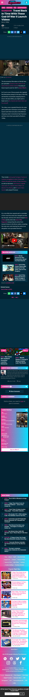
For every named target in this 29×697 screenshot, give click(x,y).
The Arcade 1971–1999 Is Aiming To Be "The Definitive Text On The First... (15, 514)
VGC (10, 680)
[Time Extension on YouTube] (11, 659)
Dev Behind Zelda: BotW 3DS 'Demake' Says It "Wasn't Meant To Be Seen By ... (16, 533)
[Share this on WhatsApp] (9, 32)
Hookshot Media (13, 668)
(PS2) (6, 289)
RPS (14, 683)
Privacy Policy (21, 559)
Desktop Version (19, 565)
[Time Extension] (14, 2)
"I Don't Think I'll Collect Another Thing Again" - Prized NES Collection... (15, 510)
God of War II (22, 88)
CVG (26, 680)
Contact (14, 559)
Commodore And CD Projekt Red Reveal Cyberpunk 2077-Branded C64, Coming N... (15, 520)
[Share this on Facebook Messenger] (24, 32)
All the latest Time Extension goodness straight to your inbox (14, 689)
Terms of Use (8, 562)
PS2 (15, 7)
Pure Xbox (25, 675)
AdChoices (23, 669)
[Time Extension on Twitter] (17, 659)
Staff (14, 557)
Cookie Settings (9, 565)
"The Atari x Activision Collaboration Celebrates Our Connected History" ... (15, 550)
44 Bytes (17, 669)
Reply (19, 381)
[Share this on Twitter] (18, 32)
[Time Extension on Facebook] (20, 663)
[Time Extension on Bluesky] (24, 659)
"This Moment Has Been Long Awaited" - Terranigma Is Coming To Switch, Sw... (14, 526)
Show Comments (15, 391)
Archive (23, 562)
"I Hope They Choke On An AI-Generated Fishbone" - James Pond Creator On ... (14, 504)
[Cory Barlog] (14, 68)
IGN (24, 678)
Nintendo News (18, 678)
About (10, 557)
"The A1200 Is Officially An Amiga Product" (15, 499)
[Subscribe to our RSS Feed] (5, 659)
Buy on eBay (14, 449)
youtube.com (10, 283)
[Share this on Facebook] (15, 32)
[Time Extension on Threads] (14, 663)
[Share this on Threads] (21, 32)
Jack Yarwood (5, 28)
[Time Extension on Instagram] (8, 663)
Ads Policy (16, 562)
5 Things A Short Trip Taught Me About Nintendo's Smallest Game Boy (15, 538)
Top (6, 557)
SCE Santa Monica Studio (6, 424)
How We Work (21, 557)
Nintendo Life (8, 675)
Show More (14, 649)
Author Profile (12, 381)
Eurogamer (5, 680)
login (21, 401)
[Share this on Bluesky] (12, 32)
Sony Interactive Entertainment (7, 420)
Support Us (7, 559)
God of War (9, 7)
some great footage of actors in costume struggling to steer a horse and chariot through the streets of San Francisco (14, 179)
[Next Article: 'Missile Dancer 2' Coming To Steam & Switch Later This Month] (22, 354)
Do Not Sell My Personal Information (14, 671)
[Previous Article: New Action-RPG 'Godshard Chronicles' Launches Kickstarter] (7, 354)
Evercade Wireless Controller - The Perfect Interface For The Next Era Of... (15, 544)
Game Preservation (22, 7)
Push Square (17, 675)
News (3, 7)
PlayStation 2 (4, 417)
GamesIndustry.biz (18, 680)
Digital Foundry (8, 678)
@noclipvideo (9, 77)
